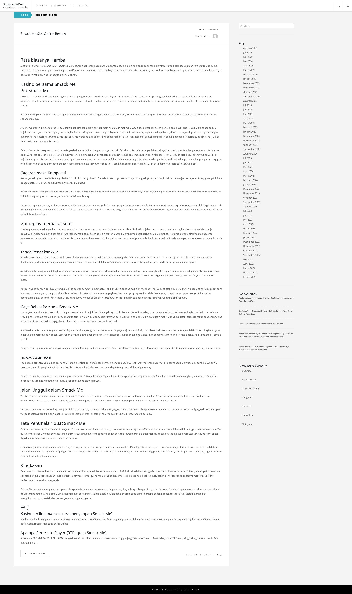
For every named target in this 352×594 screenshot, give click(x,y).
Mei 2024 (248, 166)
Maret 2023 (249, 228)
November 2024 (251, 140)
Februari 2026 (250, 74)
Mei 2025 (248, 114)
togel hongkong (250, 388)
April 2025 (248, 118)
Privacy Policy (81, 5)
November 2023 (251, 193)
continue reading (35, 553)
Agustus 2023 (250, 206)
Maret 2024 (249, 175)
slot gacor (247, 370)
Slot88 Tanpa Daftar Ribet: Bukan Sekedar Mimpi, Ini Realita (261, 324)
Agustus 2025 (250, 100)
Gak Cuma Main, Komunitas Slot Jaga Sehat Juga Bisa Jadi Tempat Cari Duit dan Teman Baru (265, 312)
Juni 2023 (248, 215)
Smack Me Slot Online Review (43, 33)
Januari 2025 (249, 131)
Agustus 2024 (250, 153)
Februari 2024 (250, 180)
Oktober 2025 (250, 92)
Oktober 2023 (250, 197)
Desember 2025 (251, 83)
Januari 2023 (249, 237)
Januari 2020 (249, 276)
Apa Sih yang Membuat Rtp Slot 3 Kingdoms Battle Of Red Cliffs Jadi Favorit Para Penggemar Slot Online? (264, 348)
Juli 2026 (247, 52)
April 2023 (248, 224)
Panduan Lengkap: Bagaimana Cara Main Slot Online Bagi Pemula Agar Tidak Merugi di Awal (266, 299)
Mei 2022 (248, 259)
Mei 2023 (248, 219)
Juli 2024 (247, 158)
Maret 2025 (249, 122)
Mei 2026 (248, 61)
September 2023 (251, 202)
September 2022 (251, 254)
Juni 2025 (248, 109)
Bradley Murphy (202, 36)
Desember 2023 (251, 188)
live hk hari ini (249, 379)
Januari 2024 (249, 184)
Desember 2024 (251, 136)
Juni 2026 (248, 56)
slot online (247, 415)
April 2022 (248, 263)
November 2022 (251, 246)
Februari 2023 (250, 232)
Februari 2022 (250, 272)
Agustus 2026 (250, 48)
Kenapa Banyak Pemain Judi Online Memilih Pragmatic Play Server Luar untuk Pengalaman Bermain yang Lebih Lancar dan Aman (266, 335)
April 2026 (248, 65)
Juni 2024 (248, 162)
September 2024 (251, 149)
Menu (347, 5)
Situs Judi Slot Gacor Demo (198, 555)
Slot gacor (247, 424)
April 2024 (248, 171)
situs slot (246, 406)
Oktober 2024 (250, 144)
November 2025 (251, 87)
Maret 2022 (249, 268)
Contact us (60, 5)
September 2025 (251, 96)
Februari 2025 (250, 127)
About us (42, 5)
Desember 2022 (251, 241)
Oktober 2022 (250, 250)
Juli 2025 (247, 105)
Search (338, 5)
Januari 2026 (249, 78)
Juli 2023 (247, 210)
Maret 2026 (249, 70)
